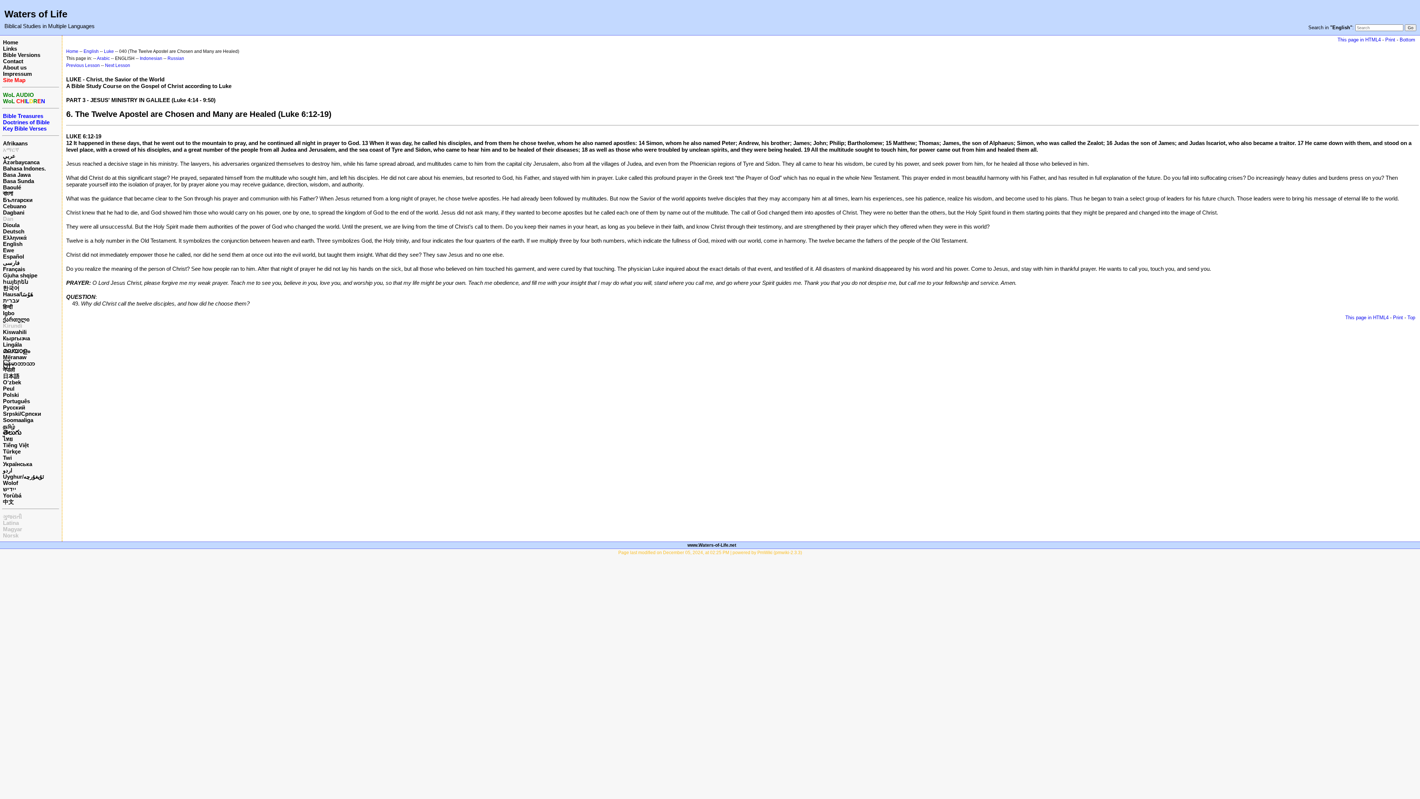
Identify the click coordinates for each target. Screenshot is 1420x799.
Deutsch (13, 231)
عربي (9, 156)
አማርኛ (11, 149)
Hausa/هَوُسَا (18, 294)
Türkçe (12, 451)
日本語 (11, 376)
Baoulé (12, 187)
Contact (13, 61)
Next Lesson (117, 65)
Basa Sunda (18, 181)
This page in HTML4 (1359, 40)
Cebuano (14, 206)
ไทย (8, 439)
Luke (109, 51)
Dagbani (13, 212)
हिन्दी (8, 307)
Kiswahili (15, 332)
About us (15, 67)
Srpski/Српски (22, 414)
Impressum (17, 74)
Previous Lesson (83, 65)
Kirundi (12, 326)
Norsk (10, 535)
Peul (8, 388)
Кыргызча (16, 338)
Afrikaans (15, 143)
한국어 (11, 288)
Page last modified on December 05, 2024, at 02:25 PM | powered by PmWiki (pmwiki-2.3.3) (710, 552)
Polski (11, 395)
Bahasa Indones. (24, 168)
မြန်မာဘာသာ (19, 363)
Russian (176, 58)
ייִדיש (9, 489)
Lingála (12, 344)
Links (10, 48)
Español (13, 256)
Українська (17, 464)
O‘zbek (12, 382)
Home (10, 42)
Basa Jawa (17, 175)
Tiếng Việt (16, 445)
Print (1390, 40)
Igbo (8, 313)
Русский (14, 407)
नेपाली (9, 370)
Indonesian (151, 58)
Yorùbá (12, 495)
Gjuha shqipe (20, 275)
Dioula (11, 225)
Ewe (8, 250)
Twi (7, 458)
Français (14, 269)
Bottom (1407, 40)
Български (18, 200)
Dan (8, 219)
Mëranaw (15, 357)
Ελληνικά (15, 238)
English (13, 244)
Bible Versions (21, 55)
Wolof (10, 483)
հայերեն (15, 282)
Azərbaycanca (21, 162)
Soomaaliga (18, 420)
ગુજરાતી (12, 516)
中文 (8, 502)
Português (16, 401)
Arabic (103, 58)
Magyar (12, 529)
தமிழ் (9, 426)
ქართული (16, 319)
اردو (7, 470)
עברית (11, 300)
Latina (11, 523)
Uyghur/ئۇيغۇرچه (23, 476)
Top (1411, 317)
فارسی (11, 263)
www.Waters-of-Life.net (711, 545)
